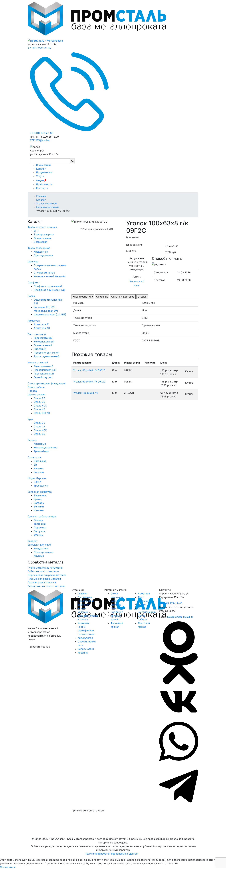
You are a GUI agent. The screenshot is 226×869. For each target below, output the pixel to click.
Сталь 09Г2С (42, 412)
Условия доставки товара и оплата (88, 615)
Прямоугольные (43, 552)
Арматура (34, 320)
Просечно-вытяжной (46, 352)
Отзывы (142, 296)
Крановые (40, 443)
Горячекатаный (43, 337)
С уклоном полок (44, 272)
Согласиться (7, 867)
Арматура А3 (42, 328)
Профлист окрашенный (48, 286)
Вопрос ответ (86, 648)
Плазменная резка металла (44, 578)
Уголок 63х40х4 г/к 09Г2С (89, 370)
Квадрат (33, 541)
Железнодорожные (45, 447)
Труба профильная (39, 247)
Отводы (38, 520)
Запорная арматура (40, 491)
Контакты (42, 188)
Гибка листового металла (43, 571)
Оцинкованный (43, 345)
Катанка (39, 468)
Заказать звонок (40, 646)
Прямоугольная (43, 255)
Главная (82, 593)
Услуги (40, 176)
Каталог (41, 168)
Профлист (34, 282)
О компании (43, 165)
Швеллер (33, 261)
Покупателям (44, 172)
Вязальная (40, 461)
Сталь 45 (39, 409)
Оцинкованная (42, 238)
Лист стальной (37, 334)
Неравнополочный (45, 369)
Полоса (32, 390)
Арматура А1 (41, 324)
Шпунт (38, 481)
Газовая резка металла (42, 582)
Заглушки (39, 531)
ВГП (36, 230)
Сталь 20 (39, 398)
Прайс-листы (44, 184)
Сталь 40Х (40, 405)
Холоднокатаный (44, 341)
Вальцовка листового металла (46, 586)
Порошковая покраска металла (47, 575)
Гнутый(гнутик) (43, 377)
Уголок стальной (38, 362)
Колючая (39, 472)
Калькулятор (85, 637)
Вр (35, 464)
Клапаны (39, 510)
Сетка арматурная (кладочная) (47, 383)
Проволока (34, 457)
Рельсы (32, 440)
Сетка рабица (36, 387)
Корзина (83, 652)
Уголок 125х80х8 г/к (85, 392)
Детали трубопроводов (42, 516)
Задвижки (40, 495)
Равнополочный (43, 366)
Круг (30, 419)
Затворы (39, 502)
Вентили (39, 506)
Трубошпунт (41, 485)
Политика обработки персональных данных (111, 853)
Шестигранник (36, 394)
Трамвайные (41, 451)
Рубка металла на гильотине (45, 567)
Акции (41, 180)
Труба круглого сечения (42, 227)
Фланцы (38, 534)
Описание (102, 296)
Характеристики (83, 296)
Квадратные (41, 548)
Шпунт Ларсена (37, 478)
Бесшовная (40, 241)
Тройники (40, 523)
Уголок (142, 604)
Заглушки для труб (39, 544)
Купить (137, 276)
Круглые (39, 555)
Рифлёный (40, 348)
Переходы (40, 527)
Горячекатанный (44, 373)
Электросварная (44, 234)
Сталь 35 (39, 401)
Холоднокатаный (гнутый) (50, 276)
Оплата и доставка (122, 296)
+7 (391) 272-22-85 (39, 48)
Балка (31, 296)
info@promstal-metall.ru (180, 617)
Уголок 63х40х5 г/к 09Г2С (89, 381)
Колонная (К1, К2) (44, 307)
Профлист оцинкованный (49, 289)
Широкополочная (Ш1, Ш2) (50, 314)
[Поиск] (72, 161)
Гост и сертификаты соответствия (86, 630)
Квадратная (41, 251)
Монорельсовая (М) (46, 310)
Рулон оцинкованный (46, 356)
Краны (38, 499)
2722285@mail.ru (40, 140)
